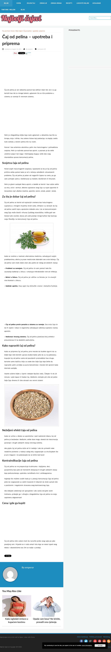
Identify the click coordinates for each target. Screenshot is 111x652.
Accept (100, 645)
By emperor (28, 567)
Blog (23, 9)
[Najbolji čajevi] (21, 22)
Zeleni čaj (31, 3)
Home (12, 31)
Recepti (69, 3)
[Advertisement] (31, 70)
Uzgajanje (96, 3)
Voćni (18, 3)
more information (87, 645)
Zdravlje (43, 3)
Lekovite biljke (83, 3)
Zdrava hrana (56, 3)
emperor (30, 49)
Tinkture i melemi (8, 9)
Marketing (106, 637)
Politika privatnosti (95, 637)
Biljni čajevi (19, 31)
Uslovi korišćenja (82, 637)
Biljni (6, 3)
